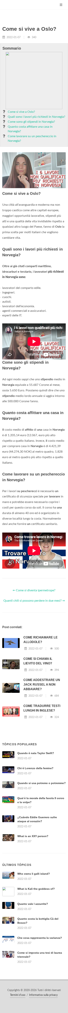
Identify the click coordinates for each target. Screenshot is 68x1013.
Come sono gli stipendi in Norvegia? (31, 121)
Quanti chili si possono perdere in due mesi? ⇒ (34, 600)
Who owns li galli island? (33, 873)
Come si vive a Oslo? (21, 111)
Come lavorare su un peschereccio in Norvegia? (32, 138)
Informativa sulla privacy (43, 995)
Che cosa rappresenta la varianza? (39, 937)
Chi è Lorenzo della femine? (35, 768)
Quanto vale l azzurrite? (32, 903)
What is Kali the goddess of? (36, 888)
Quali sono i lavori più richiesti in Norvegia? (36, 116)
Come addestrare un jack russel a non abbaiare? (41, 684)
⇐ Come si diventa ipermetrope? (34, 590)
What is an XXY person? (32, 836)
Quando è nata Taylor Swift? (35, 753)
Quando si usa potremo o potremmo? (41, 783)
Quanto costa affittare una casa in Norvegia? (30, 129)
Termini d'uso (17, 995)
